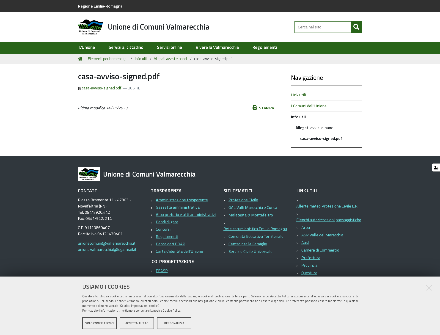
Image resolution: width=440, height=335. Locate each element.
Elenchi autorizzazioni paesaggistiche (328, 220)
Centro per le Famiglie (247, 244)
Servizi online (169, 47)
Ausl (305, 242)
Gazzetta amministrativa (178, 207)
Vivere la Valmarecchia (217, 47)
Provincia (309, 265)
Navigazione (307, 77)
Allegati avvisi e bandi (170, 59)
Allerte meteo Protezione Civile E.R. (327, 206)
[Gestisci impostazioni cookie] (436, 167)
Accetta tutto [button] (136, 323)
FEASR (162, 271)
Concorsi (163, 229)
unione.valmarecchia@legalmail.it (107, 249)
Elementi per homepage (107, 59)
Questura (309, 273)
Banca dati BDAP (170, 244)
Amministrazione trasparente (182, 200)
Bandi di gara (167, 222)
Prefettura (310, 258)
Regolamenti (264, 47)
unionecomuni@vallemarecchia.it (106, 243)
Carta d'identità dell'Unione (179, 251)
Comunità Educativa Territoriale (255, 236)
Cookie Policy (171, 310)
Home (81, 59)
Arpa (305, 227)
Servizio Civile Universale (250, 251)
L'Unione (87, 47)
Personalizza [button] (174, 323)
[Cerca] (356, 27)
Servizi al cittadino (126, 47)
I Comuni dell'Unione (309, 106)
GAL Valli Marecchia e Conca (252, 207)
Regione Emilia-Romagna (100, 6)
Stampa (266, 108)
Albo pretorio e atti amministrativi (186, 214)
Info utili (141, 59)
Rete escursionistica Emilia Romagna (255, 229)
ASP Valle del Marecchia (322, 235)
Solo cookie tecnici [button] (99, 323)
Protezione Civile (243, 200)
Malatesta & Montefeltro (250, 215)
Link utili (298, 95)
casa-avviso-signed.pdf (101, 88)
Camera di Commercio (320, 250)
